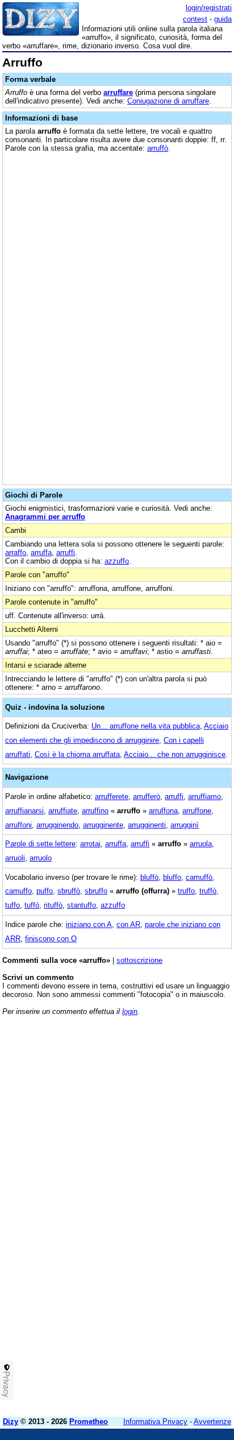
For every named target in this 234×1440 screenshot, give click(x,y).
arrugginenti (147, 825)
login (129, 1011)
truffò (207, 891)
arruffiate (62, 810)
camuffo (18, 891)
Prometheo (88, 1421)
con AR (128, 924)
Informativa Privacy (155, 1421)
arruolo (41, 858)
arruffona (163, 810)
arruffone (196, 810)
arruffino (95, 810)
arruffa (41, 552)
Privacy (6, 1384)
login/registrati (209, 7)
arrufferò (146, 796)
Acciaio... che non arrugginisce (174, 754)
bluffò (149, 877)
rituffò (53, 905)
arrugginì (184, 825)
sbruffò (68, 891)
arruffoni (18, 825)
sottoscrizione (139, 960)
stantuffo (81, 905)
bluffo (172, 877)
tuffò (31, 905)
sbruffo (96, 891)
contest (195, 19)
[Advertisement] (117, 1291)
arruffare (118, 92)
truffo (186, 891)
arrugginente (103, 825)
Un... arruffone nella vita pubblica (145, 726)
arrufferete (111, 796)
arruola (201, 843)
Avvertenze (212, 1421)
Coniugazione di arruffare (168, 101)
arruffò (157, 148)
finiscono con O (51, 938)
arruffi (65, 552)
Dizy (10, 1421)
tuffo (12, 905)
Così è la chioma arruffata (77, 754)
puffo (44, 891)
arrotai (90, 843)
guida (223, 19)
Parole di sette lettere (40, 843)
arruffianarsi (24, 810)
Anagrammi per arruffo (45, 516)
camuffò (199, 877)
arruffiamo (204, 796)
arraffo (15, 552)
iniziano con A (89, 924)
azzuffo (117, 561)
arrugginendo (57, 825)
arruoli (15, 858)
